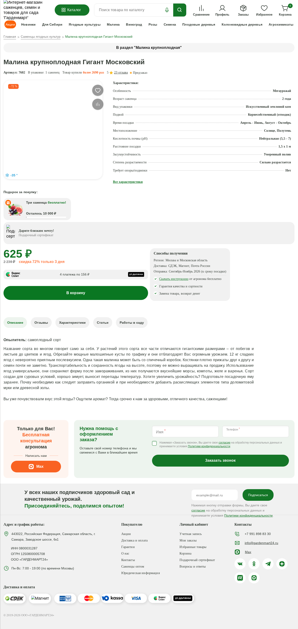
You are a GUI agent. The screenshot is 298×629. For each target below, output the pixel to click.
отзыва (121, 72)
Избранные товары (192, 547)
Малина (113, 24)
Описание (15, 322)
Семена (170, 24)
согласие (224, 442)
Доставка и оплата (134, 540)
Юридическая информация (140, 573)
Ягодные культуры (84, 24)
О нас (125, 553)
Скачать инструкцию (173, 279)
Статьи (102, 322)
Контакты (128, 560)
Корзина (185, 553)
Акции (126, 534)
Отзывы (41, 322)
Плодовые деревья (198, 24)
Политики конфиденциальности (209, 446)
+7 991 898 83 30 (258, 534)
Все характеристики (128, 182)
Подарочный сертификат (197, 560)
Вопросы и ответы (192, 566)
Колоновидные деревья (242, 24)
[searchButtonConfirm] (179, 10)
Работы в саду (132, 322)
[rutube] (240, 577)
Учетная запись (190, 534)
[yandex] (282, 563)
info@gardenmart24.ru (261, 543)
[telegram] (268, 563)
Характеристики (72, 322)
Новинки (28, 24)
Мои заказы (187, 540)
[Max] (254, 577)
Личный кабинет (193, 524)
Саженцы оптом (132, 566)
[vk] (240, 563)
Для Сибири (52, 24)
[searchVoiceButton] (167, 10)
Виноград (134, 24)
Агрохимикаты (281, 24)
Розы (153, 24)
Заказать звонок (220, 460)
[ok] (254, 563)
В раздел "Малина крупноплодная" (149, 48)
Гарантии (128, 547)
